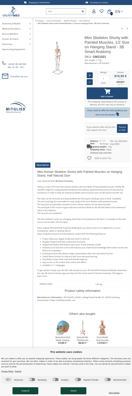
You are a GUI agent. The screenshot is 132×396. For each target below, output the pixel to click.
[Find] (83, 11)
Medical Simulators (11, 28)
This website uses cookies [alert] (66, 352)
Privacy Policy (7, 371)
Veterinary (7, 44)
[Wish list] (102, 11)
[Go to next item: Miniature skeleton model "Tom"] (127, 28)
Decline (73, 391)
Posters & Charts (10, 39)
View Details (114, 392)
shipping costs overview (101, 152)
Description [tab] (43, 165)
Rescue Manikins (10, 33)
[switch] (9, 379)
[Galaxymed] (11, 11)
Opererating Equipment (13, 49)
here (119, 273)
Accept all (25, 391)
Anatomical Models (11, 23)
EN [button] (117, 11)
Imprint (18, 371)
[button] (94, 11)
